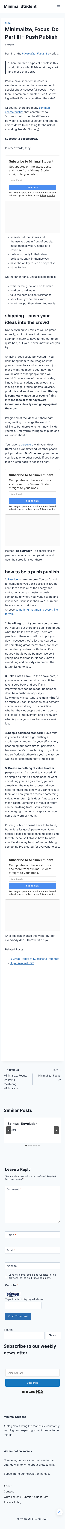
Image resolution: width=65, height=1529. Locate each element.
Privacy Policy (12, 1502)
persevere (27, 444)
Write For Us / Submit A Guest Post (26, 1496)
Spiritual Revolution (22, 1124)
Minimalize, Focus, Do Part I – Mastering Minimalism (15, 1079)
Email (10, 1250)
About (8, 1486)
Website (11, 1265)
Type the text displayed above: (24, 1299)
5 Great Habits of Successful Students (34, 958)
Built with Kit (32, 1392)
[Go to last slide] (8, 1130)
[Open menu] (58, 6)
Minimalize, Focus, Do (36, 53)
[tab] (26, 1145)
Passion (12, 579)
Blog (8, 23)
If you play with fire (22, 963)
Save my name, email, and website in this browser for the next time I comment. (32, 1276)
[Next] (56, 1130)
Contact (9, 1491)
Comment (13, 1189)
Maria (11, 44)
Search (8, 1329)
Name (11, 1235)
